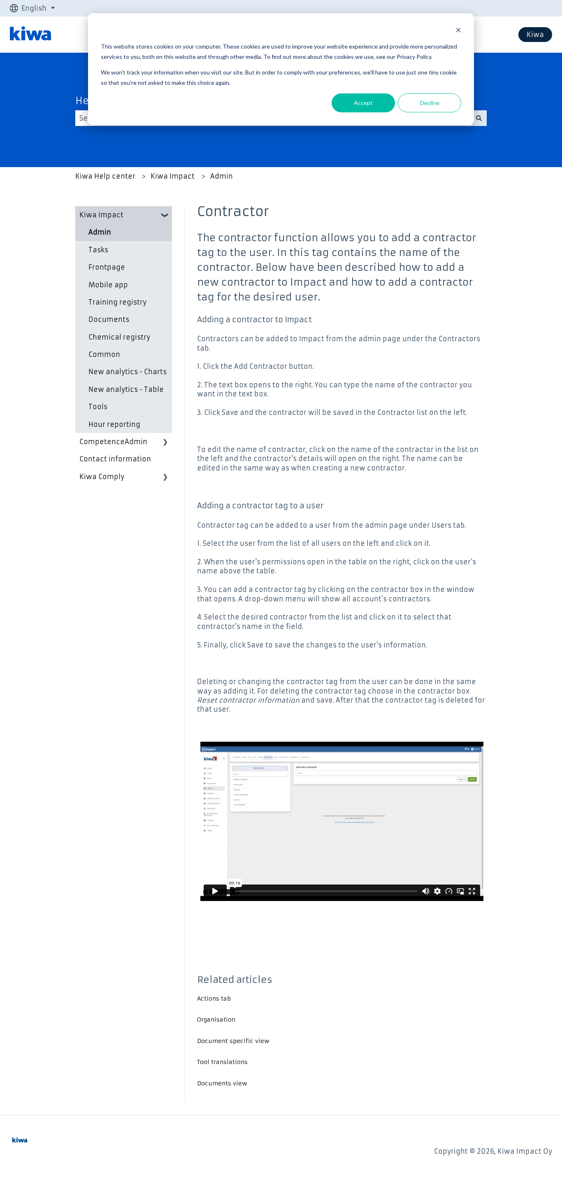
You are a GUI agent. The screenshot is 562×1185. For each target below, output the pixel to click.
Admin (221, 176)
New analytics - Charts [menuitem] (127, 372)
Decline (429, 102)
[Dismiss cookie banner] (458, 31)
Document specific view (233, 1041)
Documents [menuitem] (108, 319)
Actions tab (214, 998)
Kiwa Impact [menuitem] (101, 215)
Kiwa (535, 34)
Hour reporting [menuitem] (114, 424)
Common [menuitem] (104, 354)
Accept (363, 102)
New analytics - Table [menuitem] (126, 389)
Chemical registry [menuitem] (119, 337)
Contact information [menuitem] (115, 459)
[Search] (479, 118)
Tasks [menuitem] (98, 250)
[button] (165, 215)
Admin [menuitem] (99, 232)
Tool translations (222, 1062)
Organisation (216, 1019)
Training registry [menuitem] (117, 302)
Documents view (222, 1083)
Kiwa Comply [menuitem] (101, 477)
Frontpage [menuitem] (106, 267)
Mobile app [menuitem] (108, 285)
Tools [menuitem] (97, 407)
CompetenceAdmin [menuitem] (113, 442)
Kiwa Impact (173, 176)
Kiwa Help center (105, 176)
